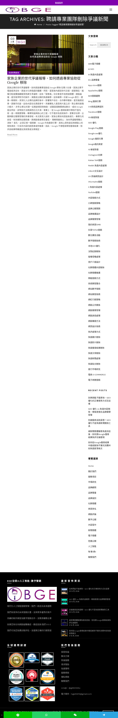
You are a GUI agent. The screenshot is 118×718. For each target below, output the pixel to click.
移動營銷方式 (94, 278)
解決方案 (65, 656)
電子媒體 (92, 535)
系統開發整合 (94, 283)
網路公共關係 (94, 305)
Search (104, 45)
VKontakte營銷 (95, 182)
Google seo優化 (95, 133)
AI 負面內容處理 (95, 74)
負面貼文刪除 (94, 364)
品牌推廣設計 (94, 214)
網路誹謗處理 (94, 315)
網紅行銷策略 (94, 299)
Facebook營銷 (94, 112)
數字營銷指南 (94, 240)
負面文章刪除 (94, 353)
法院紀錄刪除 (94, 251)
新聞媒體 (92, 530)
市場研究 (92, 482)
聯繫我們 (92, 557)
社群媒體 (92, 503)
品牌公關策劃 (94, 208)
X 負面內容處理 (95, 187)
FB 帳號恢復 (93, 117)
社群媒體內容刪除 (96, 267)
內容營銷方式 (94, 198)
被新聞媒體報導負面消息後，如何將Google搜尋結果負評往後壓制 (99, 434)
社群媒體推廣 (94, 273)
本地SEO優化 (94, 246)
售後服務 (65, 660)
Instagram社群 (95, 155)
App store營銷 (94, 85)
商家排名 (92, 509)
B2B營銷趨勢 (94, 96)
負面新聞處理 (14, 73)
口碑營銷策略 (94, 203)
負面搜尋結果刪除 (96, 348)
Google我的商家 (95, 144)
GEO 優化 (92, 123)
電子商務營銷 (94, 380)
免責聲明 (65, 668)
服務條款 (65, 673)
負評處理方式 (94, 332)
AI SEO (91, 69)
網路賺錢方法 (94, 321)
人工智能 (92, 546)
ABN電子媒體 (94, 64)
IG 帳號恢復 (93, 149)
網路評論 (92, 514)
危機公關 (92, 541)
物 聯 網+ (92, 551)
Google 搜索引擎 (95, 139)
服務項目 (92, 477)
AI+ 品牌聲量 (93, 80)
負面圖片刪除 (94, 337)
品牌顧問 (92, 487)
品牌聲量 (92, 493)
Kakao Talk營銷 (95, 160)
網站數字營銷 (94, 289)
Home (39, 24)
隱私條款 (65, 677)
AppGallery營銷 (95, 90)
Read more (12, 134)
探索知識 (65, 652)
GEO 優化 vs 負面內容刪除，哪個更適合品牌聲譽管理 (99, 412)
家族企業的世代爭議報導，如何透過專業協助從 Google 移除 (44, 80)
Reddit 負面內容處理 (97, 165)
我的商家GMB (94, 224)
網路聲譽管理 (94, 310)
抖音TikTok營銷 (95, 230)
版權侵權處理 (94, 257)
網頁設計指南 (94, 326)
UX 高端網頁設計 (95, 176)
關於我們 (92, 471)
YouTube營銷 (94, 192)
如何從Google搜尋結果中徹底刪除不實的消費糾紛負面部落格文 (99, 445)
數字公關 (92, 519)
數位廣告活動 (94, 235)
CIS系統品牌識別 (95, 106)
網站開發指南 (94, 294)
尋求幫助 (65, 664)
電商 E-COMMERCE (97, 374)
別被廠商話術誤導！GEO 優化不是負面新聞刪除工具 (99, 423)
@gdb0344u (74, 688)
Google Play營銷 (95, 128)
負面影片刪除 (94, 342)
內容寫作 (92, 525)
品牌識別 (92, 498)
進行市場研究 (94, 369)
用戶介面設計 (94, 262)
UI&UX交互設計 (95, 171)
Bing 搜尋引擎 (94, 101)
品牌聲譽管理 (94, 219)
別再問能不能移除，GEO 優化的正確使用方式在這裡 (99, 401)
